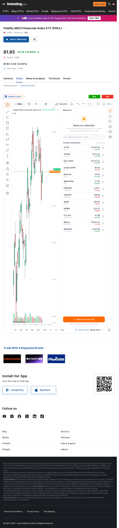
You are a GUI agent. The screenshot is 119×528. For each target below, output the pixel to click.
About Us (65, 431)
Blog (4, 431)
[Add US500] (103, 155)
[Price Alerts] (72, 104)
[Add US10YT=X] (103, 216)
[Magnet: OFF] (7, 163)
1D (15, 330)
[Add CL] (103, 169)
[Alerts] (110, 116)
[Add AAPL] (103, 203)
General (8, 78)
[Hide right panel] (60, 217)
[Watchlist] (110, 111)
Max (62, 330)
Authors (64, 449)
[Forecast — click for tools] (7, 145)
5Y (56, 330)
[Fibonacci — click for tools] (7, 128)
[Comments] (110, 131)
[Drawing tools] (12, 217)
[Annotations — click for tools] (7, 156)
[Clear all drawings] (7, 193)
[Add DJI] (103, 162)
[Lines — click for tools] (7, 111)
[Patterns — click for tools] (7, 139)
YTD (45, 330)
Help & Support (68, 443)
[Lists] (110, 121)
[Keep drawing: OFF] (7, 168)
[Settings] (109, 330)
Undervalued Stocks (94, 11)
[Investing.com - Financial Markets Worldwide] (17, 4)
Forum (66, 78)
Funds (45, 11)
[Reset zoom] (44, 319)
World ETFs (32, 11)
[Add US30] (103, 148)
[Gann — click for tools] (7, 134)
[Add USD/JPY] (103, 196)
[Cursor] (7, 104)
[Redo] (83, 104)
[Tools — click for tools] (7, 150)
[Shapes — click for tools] (7, 122)
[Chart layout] (90, 104)
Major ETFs (17, 11)
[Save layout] (98, 104)
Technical (54, 78)
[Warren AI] (110, 137)
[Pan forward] (40, 319)
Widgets (6, 449)
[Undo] (78, 104)
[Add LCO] (103, 175)
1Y (51, 330)
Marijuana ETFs (59, 11)
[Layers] (7, 186)
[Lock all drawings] (7, 174)
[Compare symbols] (29, 104)
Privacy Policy (33, 511)
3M (32, 330)
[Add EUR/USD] (103, 189)
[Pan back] (36, 319)
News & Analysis (35, 78)
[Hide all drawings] (7, 179)
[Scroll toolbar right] (111, 104)
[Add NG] (103, 182)
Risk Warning (49, 511)
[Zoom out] (28, 319)
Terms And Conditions (12, 511)
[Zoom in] (32, 319)
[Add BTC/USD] (103, 223)
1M (26, 330)
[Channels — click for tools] (7, 117)
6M (38, 330)
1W (21, 330)
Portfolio (6, 443)
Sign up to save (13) (85, 319)
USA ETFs (76, 11)
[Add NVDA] (103, 210)
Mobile (5, 437)
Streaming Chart (10, 86)
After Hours (11, 68)
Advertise (65, 437)
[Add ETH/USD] (103, 230)
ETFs (6, 11)
